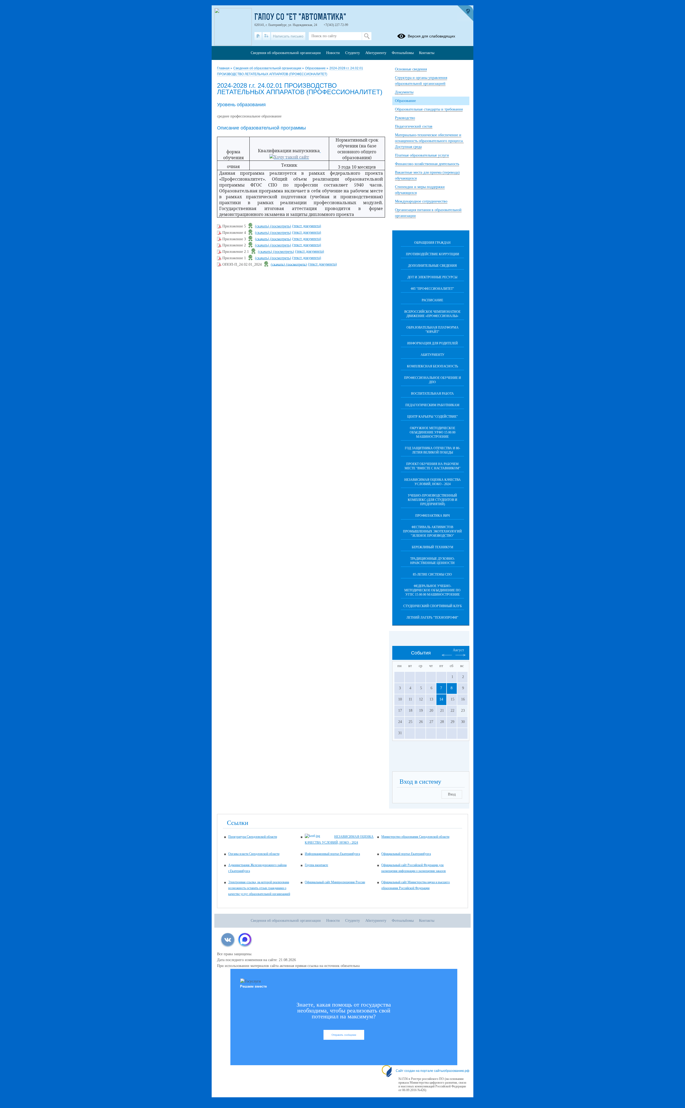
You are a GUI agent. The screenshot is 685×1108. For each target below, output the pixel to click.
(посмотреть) (280, 226)
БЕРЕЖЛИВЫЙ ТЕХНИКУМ (432, 547)
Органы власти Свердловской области (253, 854)
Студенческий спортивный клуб (432, 606)
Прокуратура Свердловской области (252, 837)
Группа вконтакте (316, 865)
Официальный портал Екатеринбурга (406, 854)
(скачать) (262, 226)
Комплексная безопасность (432, 366)
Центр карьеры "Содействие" (432, 416)
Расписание (432, 300)
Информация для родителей (432, 343)
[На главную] (258, 36)
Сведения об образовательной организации (267, 68)
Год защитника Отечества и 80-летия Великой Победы (432, 450)
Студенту (352, 53)
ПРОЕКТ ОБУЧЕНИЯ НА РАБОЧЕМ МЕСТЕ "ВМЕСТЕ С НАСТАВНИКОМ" (433, 466)
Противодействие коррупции (432, 254)
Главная (223, 68)
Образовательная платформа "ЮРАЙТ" (432, 330)
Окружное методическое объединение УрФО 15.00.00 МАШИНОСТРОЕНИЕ (432, 432)
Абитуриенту (432, 355)
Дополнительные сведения (432, 266)
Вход (452, 794)
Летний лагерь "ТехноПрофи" (432, 617)
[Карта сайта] (266, 36)
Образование (315, 68)
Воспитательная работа (432, 393)
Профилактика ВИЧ (432, 515)
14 (441, 699)
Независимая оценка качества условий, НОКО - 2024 (432, 482)
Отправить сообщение (344, 1034)
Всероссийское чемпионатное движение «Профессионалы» (432, 314)
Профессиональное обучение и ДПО (432, 380)
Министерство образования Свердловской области (415, 837)
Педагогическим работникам (432, 405)
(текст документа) (306, 226)
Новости (333, 53)
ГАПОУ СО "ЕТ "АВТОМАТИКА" (300, 18)
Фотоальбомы (403, 53)
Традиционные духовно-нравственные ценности (432, 561)
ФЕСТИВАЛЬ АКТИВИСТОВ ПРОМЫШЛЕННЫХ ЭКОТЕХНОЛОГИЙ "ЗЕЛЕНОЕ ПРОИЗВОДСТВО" (432, 531)
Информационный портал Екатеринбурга (332, 854)
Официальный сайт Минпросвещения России (335, 882)
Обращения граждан (432, 243)
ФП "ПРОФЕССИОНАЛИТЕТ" (432, 289)
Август (458, 650)
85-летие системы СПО (432, 574)
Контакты (426, 53)
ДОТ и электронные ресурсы (432, 277)
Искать (366, 36)
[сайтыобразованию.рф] (465, 13)
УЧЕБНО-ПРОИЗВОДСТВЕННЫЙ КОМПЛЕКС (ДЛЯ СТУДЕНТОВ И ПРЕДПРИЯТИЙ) (432, 500)
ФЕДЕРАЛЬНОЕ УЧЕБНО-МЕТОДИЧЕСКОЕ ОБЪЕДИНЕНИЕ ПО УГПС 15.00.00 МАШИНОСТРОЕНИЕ (432, 590)
